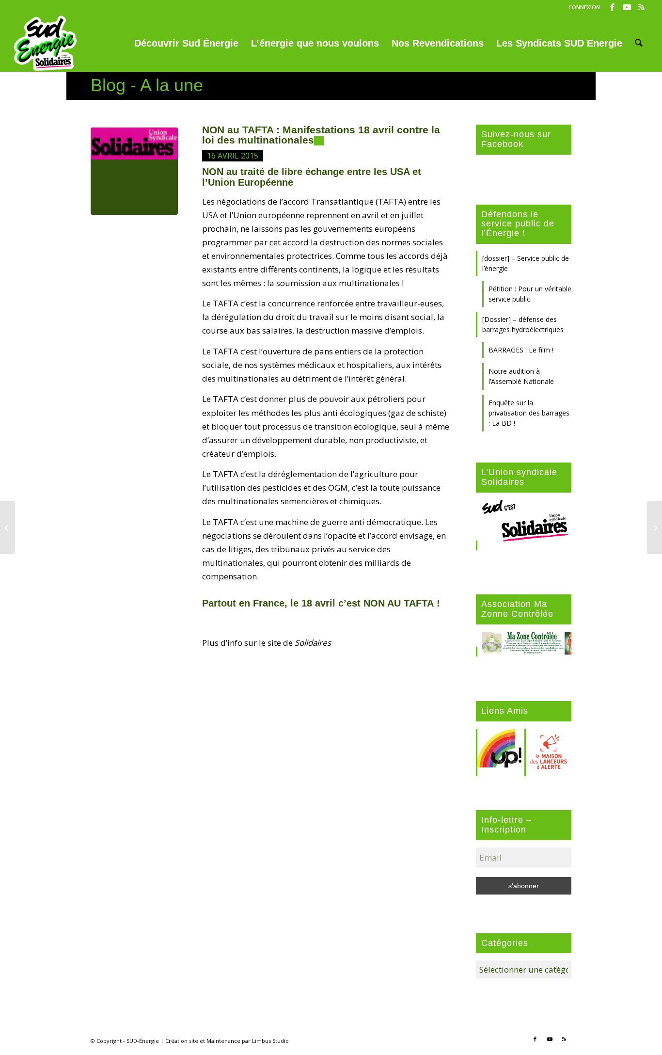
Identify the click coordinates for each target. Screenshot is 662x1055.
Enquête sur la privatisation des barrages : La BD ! (529, 413)
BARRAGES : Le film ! (521, 349)
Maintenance (223, 1040)
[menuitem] (582, 7)
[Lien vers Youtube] (627, 7)
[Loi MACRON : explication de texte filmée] (7, 527)
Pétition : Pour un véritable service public (530, 294)
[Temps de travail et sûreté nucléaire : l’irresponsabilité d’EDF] (654, 527)
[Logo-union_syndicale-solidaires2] (134, 171)
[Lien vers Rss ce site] (641, 7)
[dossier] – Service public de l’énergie (525, 263)
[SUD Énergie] (45, 43)
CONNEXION (584, 7)
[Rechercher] (639, 43)
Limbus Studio (270, 1040)
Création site (181, 1040)
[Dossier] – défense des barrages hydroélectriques (523, 324)
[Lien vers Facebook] (612, 7)
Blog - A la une (147, 85)
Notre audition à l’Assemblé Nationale (521, 376)
